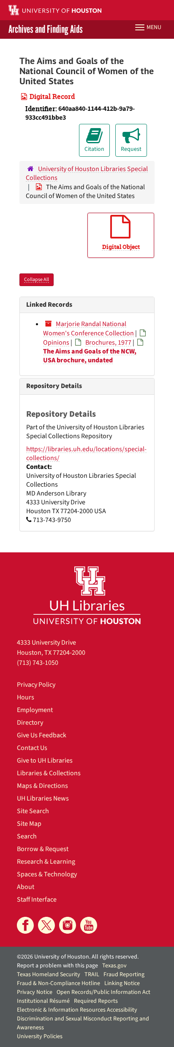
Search (27, 836)
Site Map (29, 823)
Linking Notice (122, 983)
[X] (46, 925)
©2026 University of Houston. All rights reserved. (78, 957)
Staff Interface (37, 899)
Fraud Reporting (123, 974)
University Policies (40, 1036)
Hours (25, 697)
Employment (35, 710)
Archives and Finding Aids (45, 29)
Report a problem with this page (57, 965)
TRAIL (91, 974)
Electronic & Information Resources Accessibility (77, 1010)
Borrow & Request (42, 849)
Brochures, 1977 (108, 342)
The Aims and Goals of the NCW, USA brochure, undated (89, 356)
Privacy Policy (36, 684)
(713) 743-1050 (37, 662)
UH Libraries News (43, 798)
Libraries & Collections (49, 773)
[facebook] (25, 925)
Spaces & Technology (47, 874)
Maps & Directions (42, 785)
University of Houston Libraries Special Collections (87, 173)
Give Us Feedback (41, 735)
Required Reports (96, 1001)
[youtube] (88, 925)
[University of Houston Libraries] (87, 595)
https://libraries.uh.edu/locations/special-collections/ (86, 454)
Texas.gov (114, 965)
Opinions (56, 342)
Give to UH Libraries (45, 760)
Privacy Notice (34, 992)
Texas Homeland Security (48, 974)
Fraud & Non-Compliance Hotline (58, 983)
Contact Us (32, 747)
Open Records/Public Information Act (103, 992)
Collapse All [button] (36, 279)
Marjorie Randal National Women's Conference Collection (88, 328)
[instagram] (67, 925)
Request (131, 149)
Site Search (33, 811)
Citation (94, 149)
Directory (30, 722)
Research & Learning (46, 861)
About (25, 887)
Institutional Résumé (43, 1001)
